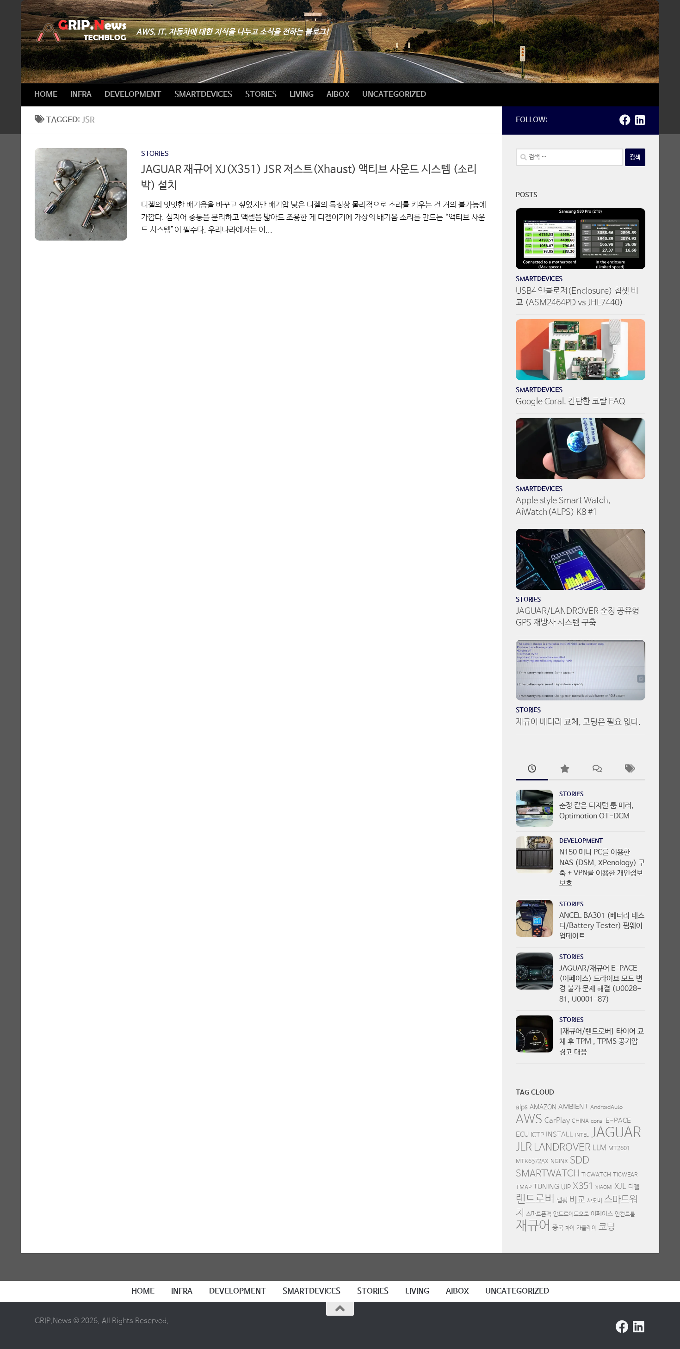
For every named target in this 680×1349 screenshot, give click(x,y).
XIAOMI (603, 1187)
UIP (566, 1187)
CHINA (580, 1121)
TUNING (546, 1187)
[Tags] (629, 770)
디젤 (633, 1187)
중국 (557, 1227)
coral (597, 1121)
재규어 (533, 1226)
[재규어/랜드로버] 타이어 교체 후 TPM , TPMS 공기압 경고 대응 (601, 1042)
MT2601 (619, 1148)
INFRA (81, 94)
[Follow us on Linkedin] (639, 119)
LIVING (302, 94)
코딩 (607, 1227)
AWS (529, 1119)
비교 (577, 1200)
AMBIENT (573, 1107)
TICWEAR (625, 1175)
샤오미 (594, 1201)
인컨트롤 (625, 1214)
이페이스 (602, 1214)
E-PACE (618, 1121)
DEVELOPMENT (133, 94)
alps (522, 1107)
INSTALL (559, 1135)
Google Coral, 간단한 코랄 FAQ (570, 401)
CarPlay (557, 1121)
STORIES (261, 94)
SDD (579, 1160)
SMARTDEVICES (203, 94)
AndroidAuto (606, 1107)
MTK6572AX (532, 1161)
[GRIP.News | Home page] (81, 31)
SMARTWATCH (548, 1174)
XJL (620, 1186)
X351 (583, 1187)
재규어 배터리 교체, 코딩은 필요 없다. (578, 722)
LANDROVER (562, 1147)
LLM (599, 1148)
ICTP (537, 1135)
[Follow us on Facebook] (625, 119)
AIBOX (338, 94)
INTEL (582, 1135)
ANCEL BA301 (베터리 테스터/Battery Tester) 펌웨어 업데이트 (601, 926)
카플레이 (586, 1228)
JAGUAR (616, 1133)
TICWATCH (596, 1175)
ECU (522, 1135)
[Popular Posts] (564, 770)
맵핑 (562, 1200)
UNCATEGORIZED (394, 94)
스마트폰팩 (538, 1214)
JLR (524, 1147)
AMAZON (543, 1107)
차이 (570, 1228)
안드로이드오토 (571, 1214)
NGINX (559, 1161)
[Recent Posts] (532, 770)
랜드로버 (535, 1199)
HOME (45, 94)
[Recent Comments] (597, 770)
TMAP (524, 1187)
